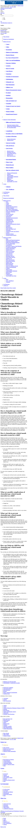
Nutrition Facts (6, 693)
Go (1, 21)
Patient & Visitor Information (9, 119)
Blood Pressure (6, 720)
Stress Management (7, 727)
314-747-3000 (13, 739)
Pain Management (10, 221)
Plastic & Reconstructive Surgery (13, 224)
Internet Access (10, 151)
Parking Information (11, 139)
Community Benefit (7, 763)
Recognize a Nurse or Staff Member (13, 246)
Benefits (5, 778)
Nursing (5, 775)
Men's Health (6, 733)
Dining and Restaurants (12, 172)
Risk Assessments (7, 700)
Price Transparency (7, 823)
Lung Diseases (9, 215)
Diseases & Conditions (8, 687)
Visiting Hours (10, 180)
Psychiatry (8, 225)
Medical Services (7, 41)
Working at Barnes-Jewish (9, 780)
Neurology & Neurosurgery (12, 217)
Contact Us (9, 22)
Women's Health (6, 735)
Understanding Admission (12, 176)
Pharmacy (9, 179)
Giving (4, 184)
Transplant (8, 230)
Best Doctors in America (8, 759)
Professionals (6, 793)
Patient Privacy (6, 822)
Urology (8, 232)
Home (2, 287)
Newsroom (5, 805)
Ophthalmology (9, 219)
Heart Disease (6, 710)
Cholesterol (5, 721)
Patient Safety (10, 177)
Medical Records (9, 263)
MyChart (2, 13)
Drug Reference (6, 690)
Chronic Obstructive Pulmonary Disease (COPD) (13, 708)
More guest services (11, 156)
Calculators (5, 698)
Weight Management (7, 728)
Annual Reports (6, 760)
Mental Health (6, 723)
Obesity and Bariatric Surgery (9, 711)
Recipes (5, 691)
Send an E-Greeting (10, 251)
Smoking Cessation (7, 726)
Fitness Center (9, 262)
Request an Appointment (8, 39)
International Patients (10, 261)
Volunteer (8, 282)
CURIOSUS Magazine (8, 808)
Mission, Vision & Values (8, 764)
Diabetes (5, 709)
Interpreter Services (11, 152)
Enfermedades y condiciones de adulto (11, 682)
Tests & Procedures (7, 688)
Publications (5, 806)
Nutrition (5, 725)
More (4, 765)
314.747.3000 (13, 6)
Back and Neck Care (7, 718)
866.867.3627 (20, 5)
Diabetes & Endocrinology (11, 206)
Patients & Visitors (7, 237)
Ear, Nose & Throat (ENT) (12, 209)
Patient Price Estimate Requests (13, 126)
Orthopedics (5, 713)
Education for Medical (8, 792)
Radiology (8, 226)
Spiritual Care (10, 154)
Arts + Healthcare (10, 280)
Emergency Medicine (10, 211)
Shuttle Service (10, 140)
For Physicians (6, 789)
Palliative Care (9, 222)
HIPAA (5, 820)
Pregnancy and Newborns (8, 714)
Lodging (9, 174)
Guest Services (9, 253)
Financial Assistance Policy (13, 125)
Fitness (4, 722)
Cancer (7, 203)
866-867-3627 (20, 738)
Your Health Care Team (12, 181)
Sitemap (5, 824)
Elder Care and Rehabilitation (12, 210)
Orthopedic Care (9, 220)
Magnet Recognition (7, 794)
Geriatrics (8, 213)
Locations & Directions (11, 247)
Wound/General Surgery (11, 235)
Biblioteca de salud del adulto (9, 681)
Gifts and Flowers (10, 252)
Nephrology (8, 216)
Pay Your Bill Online (11, 127)
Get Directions (4, 22)
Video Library (6, 807)
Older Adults (6, 734)
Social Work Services (11, 153)
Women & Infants (10, 233)
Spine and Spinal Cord (11, 229)
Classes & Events (7, 803)
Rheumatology (9, 227)
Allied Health (6, 776)
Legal (4, 819)
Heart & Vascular (9, 214)
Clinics (7, 204)
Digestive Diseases (10, 208)
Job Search (5, 773)
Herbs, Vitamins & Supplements (10, 692)
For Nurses (5, 790)
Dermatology (9, 205)
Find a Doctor (6, 36)
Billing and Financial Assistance (13, 240)
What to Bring (10, 175)
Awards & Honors (7, 762)
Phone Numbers (9, 264)
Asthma (5, 705)
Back (7, 201)
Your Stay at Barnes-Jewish (12, 266)
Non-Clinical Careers (7, 777)
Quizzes (5, 699)
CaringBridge (9, 245)
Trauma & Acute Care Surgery (12, 231)
